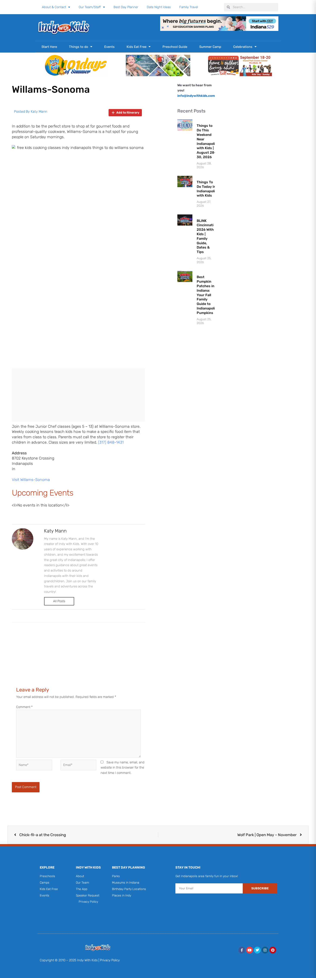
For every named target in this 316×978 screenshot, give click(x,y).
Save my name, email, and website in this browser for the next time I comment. (122, 767)
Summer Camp (210, 47)
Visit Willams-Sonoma (31, 479)
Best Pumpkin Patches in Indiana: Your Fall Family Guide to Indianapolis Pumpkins (207, 295)
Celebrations (242, 47)
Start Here (49, 47)
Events (109, 47)
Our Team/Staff (90, 7)
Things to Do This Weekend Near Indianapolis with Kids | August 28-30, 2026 (207, 141)
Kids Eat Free (136, 47)
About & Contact (54, 7)
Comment (24, 707)
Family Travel (188, 7)
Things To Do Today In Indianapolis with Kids (207, 188)
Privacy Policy (110, 960)
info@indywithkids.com (196, 96)
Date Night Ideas (159, 7)
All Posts (59, 601)
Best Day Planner (126, 7)
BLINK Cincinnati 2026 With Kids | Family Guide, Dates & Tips (205, 236)
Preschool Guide (175, 47)
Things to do (78, 47)
